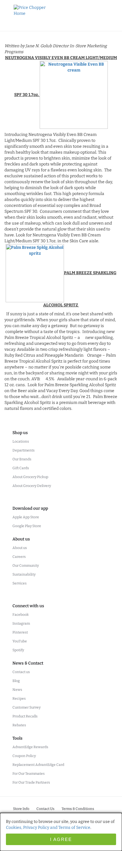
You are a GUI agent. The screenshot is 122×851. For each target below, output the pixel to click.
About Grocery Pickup (30, 477)
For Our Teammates (28, 774)
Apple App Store (25, 517)
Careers (19, 557)
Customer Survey (26, 707)
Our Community (25, 565)
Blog (16, 681)
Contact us (21, 672)
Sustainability (24, 574)
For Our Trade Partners (31, 782)
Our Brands (21, 459)
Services (19, 583)
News (17, 690)
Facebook (20, 615)
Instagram (21, 623)
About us (19, 548)
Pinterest (20, 632)
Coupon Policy (24, 756)
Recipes (19, 698)
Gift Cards (20, 468)
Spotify (18, 650)
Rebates (19, 725)
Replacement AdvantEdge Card (38, 765)
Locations (20, 441)
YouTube (19, 641)
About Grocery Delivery (31, 486)
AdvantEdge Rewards (30, 747)
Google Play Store (26, 526)
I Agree (61, 839)
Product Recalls (25, 716)
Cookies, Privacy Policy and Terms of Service (48, 827)
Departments (23, 450)
